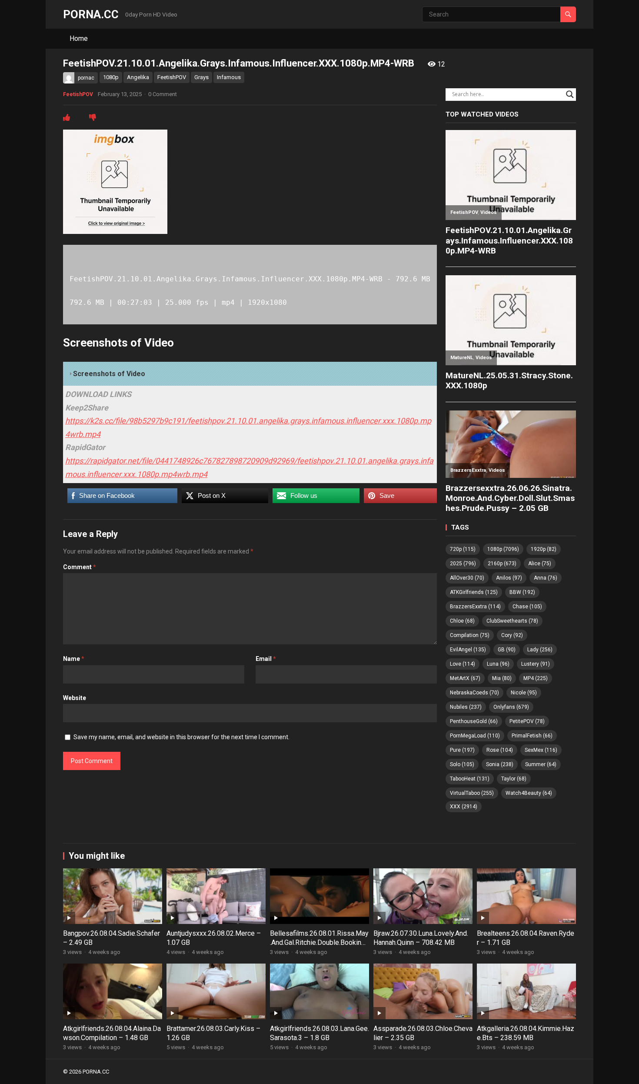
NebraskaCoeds (474, 693)
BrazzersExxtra (475, 607)
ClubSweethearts (512, 621)
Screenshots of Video (109, 374)
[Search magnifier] (570, 94)
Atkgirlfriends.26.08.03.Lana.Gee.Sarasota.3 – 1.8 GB (319, 1033)
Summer (540, 764)
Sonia (499, 764)
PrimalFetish (532, 736)
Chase (527, 607)
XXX (463, 807)
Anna (545, 578)
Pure (462, 750)
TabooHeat (469, 779)
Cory (512, 635)
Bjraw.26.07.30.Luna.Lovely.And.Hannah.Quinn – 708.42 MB (420, 938)
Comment (79, 567)
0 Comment (162, 94)
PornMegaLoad (475, 736)
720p (463, 549)
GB (507, 650)
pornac (86, 78)
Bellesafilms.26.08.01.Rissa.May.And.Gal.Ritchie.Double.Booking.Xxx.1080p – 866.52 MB (319, 942)
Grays (201, 77)
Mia (502, 678)
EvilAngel (468, 650)
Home (79, 38)
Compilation (469, 635)
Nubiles (466, 707)
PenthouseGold (474, 721)
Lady (539, 650)
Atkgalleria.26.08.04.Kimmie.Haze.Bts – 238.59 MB (525, 1033)
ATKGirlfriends (474, 592)
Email (266, 658)
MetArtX (465, 678)
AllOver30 (467, 578)
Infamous (229, 77)
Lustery (535, 664)
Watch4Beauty (529, 793)
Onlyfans (511, 707)
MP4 (535, 678)
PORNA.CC (91, 14)
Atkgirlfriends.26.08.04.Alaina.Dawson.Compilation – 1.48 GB (112, 1033)
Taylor (513, 779)
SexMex (541, 750)
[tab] (250, 374)
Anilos (509, 578)
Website (74, 697)
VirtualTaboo (472, 793)
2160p (502, 563)
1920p (543, 549)
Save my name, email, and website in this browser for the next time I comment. (181, 737)
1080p (111, 77)
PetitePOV (527, 721)
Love (462, 664)
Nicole (524, 693)
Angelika (138, 77)
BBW (522, 592)
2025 (463, 563)
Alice (539, 563)
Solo (462, 764)
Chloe (462, 621)
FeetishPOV (171, 77)
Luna (498, 664)
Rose (499, 750)
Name (73, 658)
